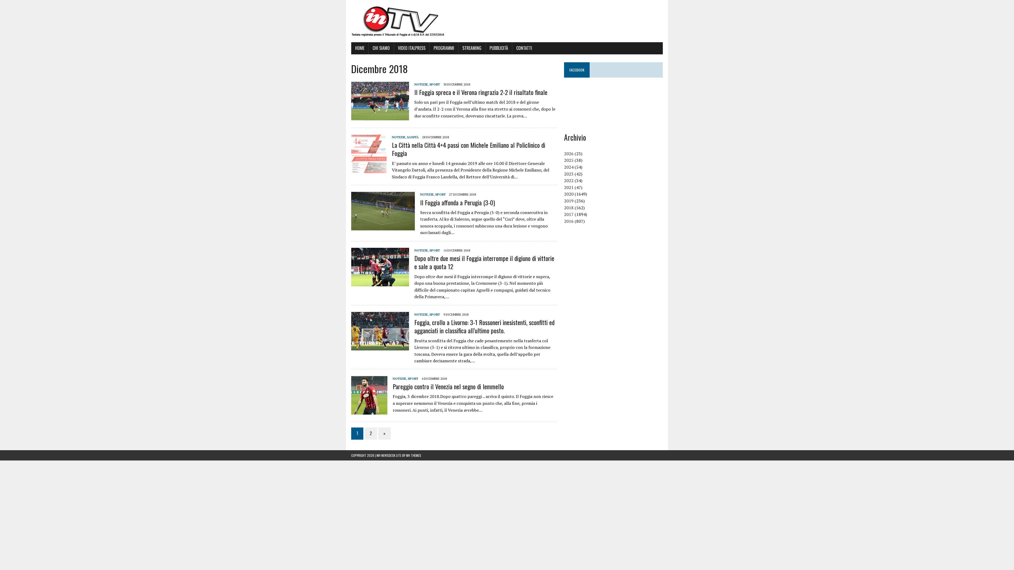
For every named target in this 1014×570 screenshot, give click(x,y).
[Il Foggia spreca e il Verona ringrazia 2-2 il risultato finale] (380, 117)
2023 (569, 174)
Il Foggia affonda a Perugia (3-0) (457, 202)
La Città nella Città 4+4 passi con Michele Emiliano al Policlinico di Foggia (468, 149)
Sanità (413, 137)
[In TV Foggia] (507, 21)
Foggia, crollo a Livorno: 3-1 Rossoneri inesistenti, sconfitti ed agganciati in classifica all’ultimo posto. (484, 326)
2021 (569, 187)
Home (359, 48)
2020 (569, 194)
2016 (569, 221)
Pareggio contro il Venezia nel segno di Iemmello (448, 386)
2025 (569, 160)
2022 (569, 180)
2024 (569, 167)
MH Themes (413, 455)
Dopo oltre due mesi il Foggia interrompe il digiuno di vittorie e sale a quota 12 (484, 262)
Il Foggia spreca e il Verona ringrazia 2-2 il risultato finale (480, 92)
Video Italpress (411, 48)
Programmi (444, 48)
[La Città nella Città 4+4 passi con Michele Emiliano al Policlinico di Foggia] (369, 170)
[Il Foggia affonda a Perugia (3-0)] (383, 227)
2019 (569, 201)
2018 (569, 208)
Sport (434, 84)
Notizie (421, 84)
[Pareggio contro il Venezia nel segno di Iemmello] (369, 411)
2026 (569, 153)
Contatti (524, 48)
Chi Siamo (381, 48)
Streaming (471, 48)
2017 (569, 214)
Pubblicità (499, 48)
